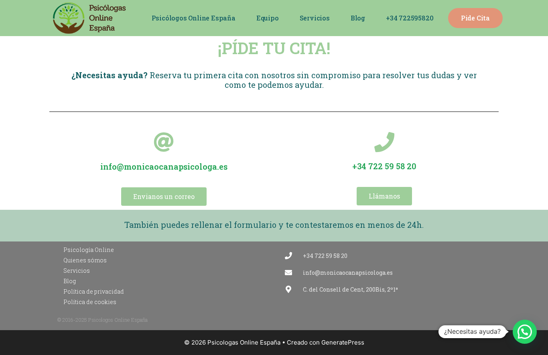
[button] (525, 332)
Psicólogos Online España (193, 18)
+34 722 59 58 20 (384, 166)
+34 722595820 (409, 18)
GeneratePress (342, 342)
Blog (358, 18)
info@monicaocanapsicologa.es (163, 166)
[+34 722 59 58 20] (384, 142)
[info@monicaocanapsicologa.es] (164, 142)
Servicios (315, 18)
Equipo (267, 18)
